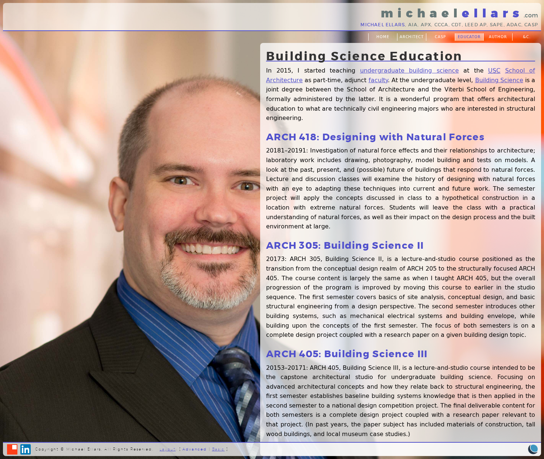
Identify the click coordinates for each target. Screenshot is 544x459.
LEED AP (476, 24)
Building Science (499, 79)
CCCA (441, 24)
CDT (456, 24)
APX (426, 24)
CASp (531, 24)
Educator (469, 37)
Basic (218, 449)
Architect (412, 37)
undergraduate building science (409, 70)
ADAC (514, 24)
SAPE (497, 24)
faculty (378, 79)
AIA (413, 24)
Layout (167, 449)
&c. (527, 37)
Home (382, 37)
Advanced (194, 449)
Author (498, 37)
